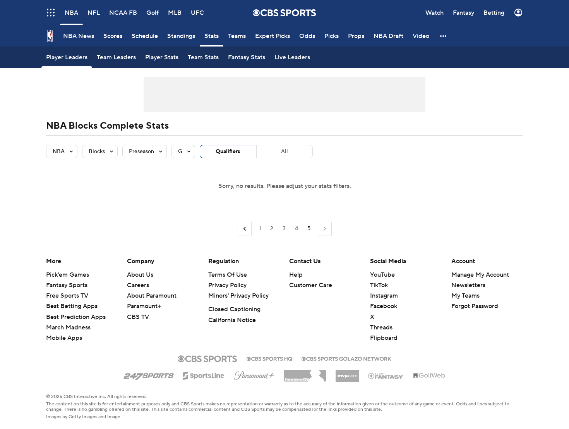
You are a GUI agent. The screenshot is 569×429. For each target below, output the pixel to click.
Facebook (383, 306)
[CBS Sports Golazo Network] (346, 358)
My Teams (465, 296)
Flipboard (384, 338)
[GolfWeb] (429, 376)
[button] (50, 12)
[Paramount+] (254, 374)
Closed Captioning (234, 309)
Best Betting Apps (72, 306)
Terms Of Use (227, 275)
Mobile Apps (64, 338)
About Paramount (152, 296)
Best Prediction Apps (76, 317)
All (284, 151)
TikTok (379, 285)
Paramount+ (144, 306)
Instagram (384, 296)
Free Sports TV (67, 296)
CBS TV (138, 317)
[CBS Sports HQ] (269, 358)
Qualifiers (228, 151)
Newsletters (468, 285)
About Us (140, 275)
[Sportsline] (204, 374)
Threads (381, 327)
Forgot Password (474, 306)
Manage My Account (480, 275)
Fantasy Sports (66, 285)
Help (296, 275)
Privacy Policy (227, 285)
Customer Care (310, 285)
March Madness (68, 327)
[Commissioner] (305, 373)
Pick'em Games (67, 275)
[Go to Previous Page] (245, 229)
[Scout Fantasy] (386, 375)
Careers (138, 285)
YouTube (382, 275)
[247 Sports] (148, 374)
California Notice (232, 320)
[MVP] (347, 373)
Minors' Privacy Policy (238, 296)
